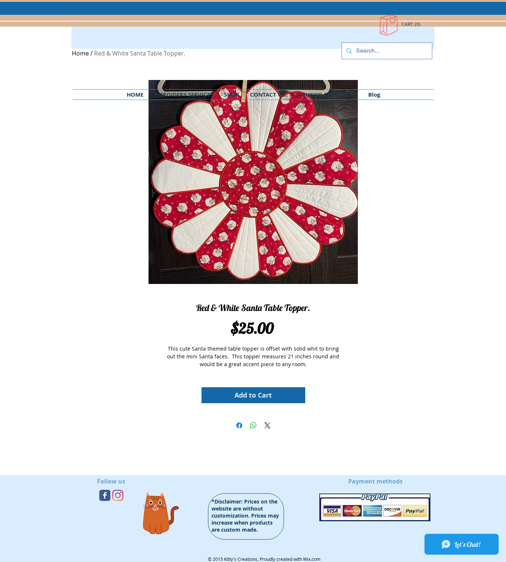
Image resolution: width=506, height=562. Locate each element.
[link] (411, 24)
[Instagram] (117, 495)
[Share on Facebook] (239, 425)
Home (80, 53)
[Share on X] (267, 425)
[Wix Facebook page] (104, 495)
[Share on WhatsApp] (253, 425)
